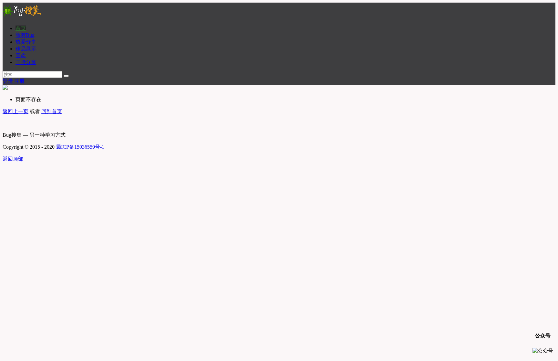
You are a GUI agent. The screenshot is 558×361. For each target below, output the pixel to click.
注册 (19, 81)
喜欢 (21, 55)
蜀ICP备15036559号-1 (80, 147)
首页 (21, 28)
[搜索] (66, 76)
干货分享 (26, 62)
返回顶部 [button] (13, 159)
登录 (8, 81)
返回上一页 (15, 111)
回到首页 (51, 111)
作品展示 (26, 48)
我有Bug (25, 35)
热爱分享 (26, 42)
